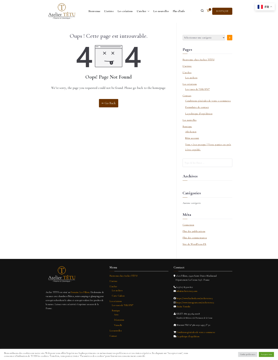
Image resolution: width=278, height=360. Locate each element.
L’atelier (141, 11)
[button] (147, 11)
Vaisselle (118, 325)
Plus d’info (179, 11)
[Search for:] (207, 163)
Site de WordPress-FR (194, 244)
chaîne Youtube (183, 306)
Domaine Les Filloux (80, 292)
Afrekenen (190, 131)
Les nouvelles (161, 11)
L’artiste (109, 11)
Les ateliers (191, 77)
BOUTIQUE (222, 11)
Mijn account (192, 138)
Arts (116, 314)
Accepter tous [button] (266, 354)
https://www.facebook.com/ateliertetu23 (194, 298)
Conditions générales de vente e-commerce (208, 100)
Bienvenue (94, 11)
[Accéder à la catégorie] (229, 37)
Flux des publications (194, 231)
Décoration (119, 320)
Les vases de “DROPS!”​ (197, 89)
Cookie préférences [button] (247, 354)
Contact (187, 95)
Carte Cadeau (118, 295)
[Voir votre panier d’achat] (208, 11)
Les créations (125, 11)
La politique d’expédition (198, 113)
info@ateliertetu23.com (186, 291)
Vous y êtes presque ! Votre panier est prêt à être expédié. (208, 147)
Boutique (187, 126)
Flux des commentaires (195, 237)
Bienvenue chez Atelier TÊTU (198, 59)
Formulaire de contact (197, 107)
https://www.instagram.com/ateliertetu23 (195, 302)
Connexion (188, 224)
